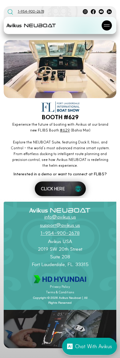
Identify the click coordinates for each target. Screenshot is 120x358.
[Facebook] (93, 11)
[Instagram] (85, 11)
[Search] (10, 12)
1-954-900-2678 (31, 11)
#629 (65, 130)
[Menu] (107, 25)
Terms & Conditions (60, 292)
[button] (105, 90)
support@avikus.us (60, 225)
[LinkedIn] (109, 11)
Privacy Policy (60, 287)
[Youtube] (101, 11)
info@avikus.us (60, 217)
